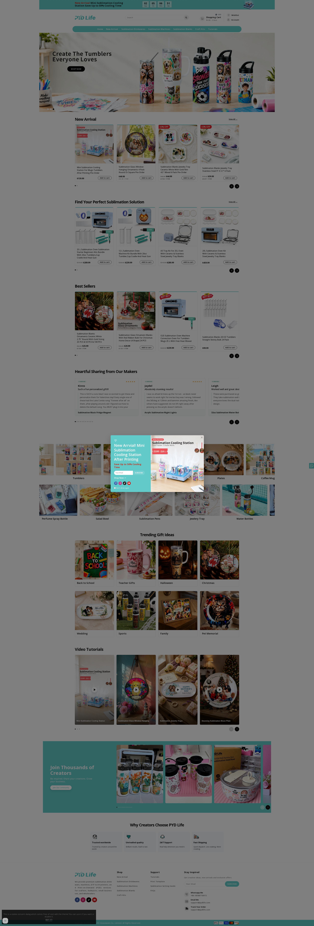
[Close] (202, 437)
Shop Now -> (120, 478)
